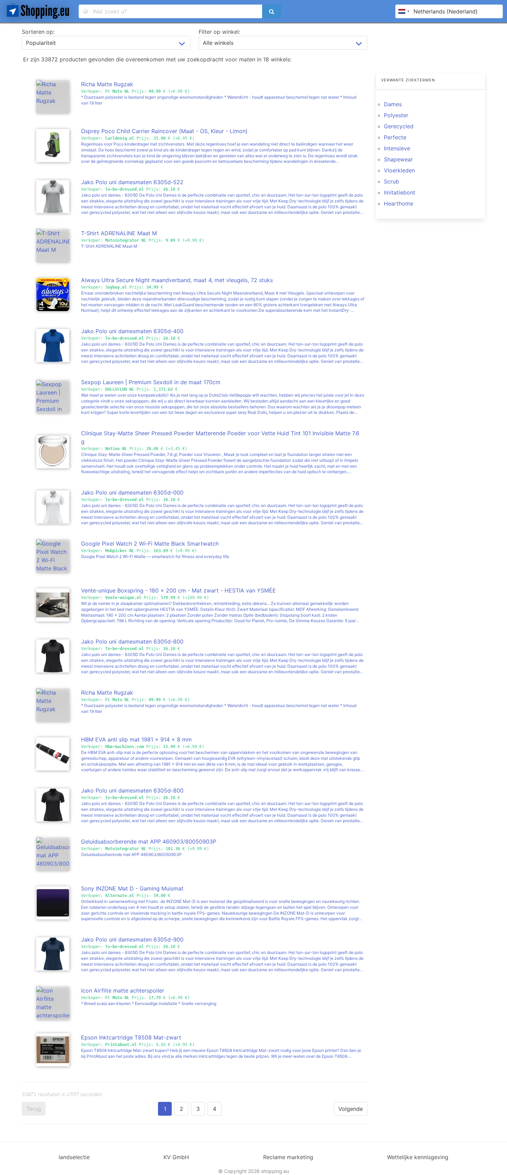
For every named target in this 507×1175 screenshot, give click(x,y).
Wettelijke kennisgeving (417, 1157)
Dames (393, 104)
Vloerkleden (399, 170)
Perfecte (395, 137)
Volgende (350, 1108)
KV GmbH (176, 1157)
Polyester (396, 115)
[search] (271, 11)
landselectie (74, 1157)
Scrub (391, 181)
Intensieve (397, 148)
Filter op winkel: (219, 31)
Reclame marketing (288, 1157)
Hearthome (398, 203)
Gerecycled (399, 126)
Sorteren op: (38, 31)
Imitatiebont (399, 192)
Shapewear (398, 159)
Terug (33, 1108)
